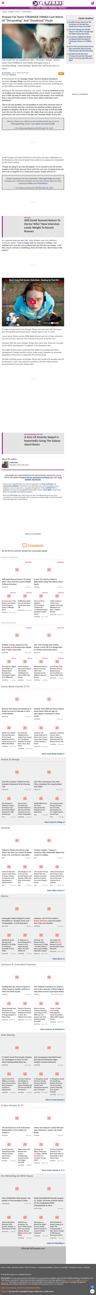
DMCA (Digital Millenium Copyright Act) (37, 478)
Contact (79, 1267)
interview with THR (20, 241)
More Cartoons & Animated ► (52, 1029)
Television (13, 75)
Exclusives (53, 8)
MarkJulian (7, 73)
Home (4, 12)
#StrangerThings (17, 124)
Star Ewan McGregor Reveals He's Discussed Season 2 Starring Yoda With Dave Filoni (81, 57)
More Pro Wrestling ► (56, 1243)
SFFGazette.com (15, 495)
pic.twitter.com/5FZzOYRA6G (36, 184)
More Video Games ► (56, 891)
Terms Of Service (30, 1267)
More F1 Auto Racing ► (55, 1100)
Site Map (15, 1267)
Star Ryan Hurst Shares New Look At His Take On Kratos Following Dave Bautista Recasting (81, 49)
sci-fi (18, 12)
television (27, 12)
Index (8, 1267)
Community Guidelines (11, 486)
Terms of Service (47, 484)
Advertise (87, 1267)
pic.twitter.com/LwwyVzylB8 (43, 124)
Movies (29, 628)
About (21, 1267)
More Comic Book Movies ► (53, 754)
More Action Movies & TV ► (53, 1170)
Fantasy (44, 8)
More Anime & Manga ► (55, 822)
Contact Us (5, 1291)
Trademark (72, 1267)
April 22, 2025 (47, 128)
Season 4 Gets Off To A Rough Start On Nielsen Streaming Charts (81, 32)
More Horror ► (58, 959)
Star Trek (61, 628)
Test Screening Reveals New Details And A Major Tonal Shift (80, 24)
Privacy (57, 1267)
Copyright (64, 1267)
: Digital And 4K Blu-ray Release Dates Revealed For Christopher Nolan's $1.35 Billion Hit (80, 40)
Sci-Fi (38, 8)
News (32, 8)
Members (62, 8)
